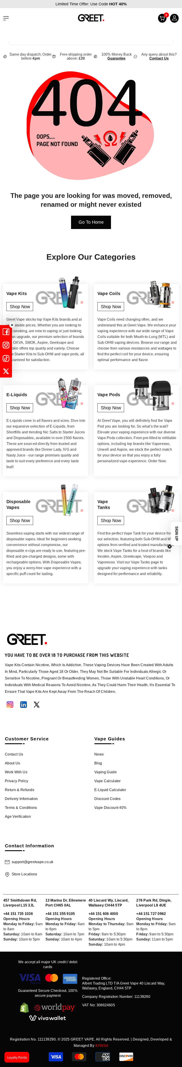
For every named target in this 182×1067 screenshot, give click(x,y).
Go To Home (91, 222)
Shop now (20, 306)
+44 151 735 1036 (18, 914)
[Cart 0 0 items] (160, 19)
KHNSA (102, 1045)
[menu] (6, 18)
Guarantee (116, 58)
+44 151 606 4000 (103, 914)
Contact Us (159, 58)
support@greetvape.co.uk (32, 862)
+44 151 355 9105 (60, 914)
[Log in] (172, 19)
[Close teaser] (169, 546)
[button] (176, 533)
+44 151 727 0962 (151, 914)
